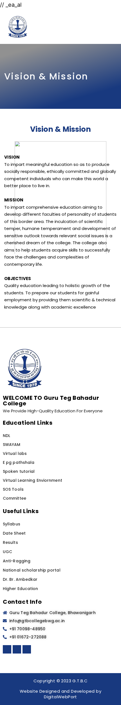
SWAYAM (12, 444)
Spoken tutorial (19, 471)
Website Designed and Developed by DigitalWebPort (60, 694)
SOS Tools (13, 489)
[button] (114, 26)
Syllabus (11, 524)
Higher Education (20, 588)
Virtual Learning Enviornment (32, 480)
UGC (7, 551)
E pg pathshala (18, 462)
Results (10, 542)
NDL (6, 435)
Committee (14, 498)
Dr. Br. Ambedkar (20, 579)
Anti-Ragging (16, 561)
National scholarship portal (31, 570)
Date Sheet (14, 533)
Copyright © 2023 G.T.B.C (60, 681)
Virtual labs (15, 453)
